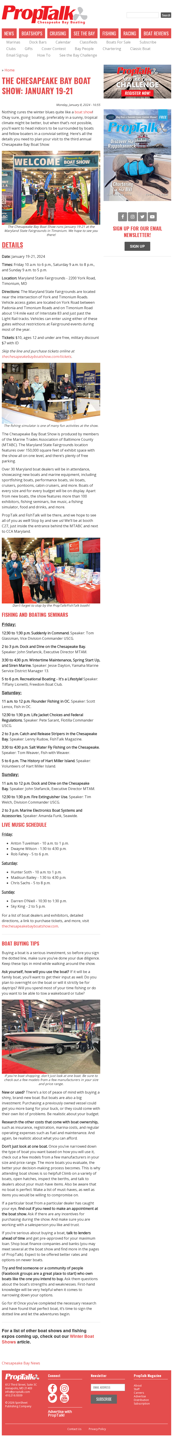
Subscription (142, 1403)
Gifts (29, 48)
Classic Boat (140, 48)
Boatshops (32, 33)
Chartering (112, 48)
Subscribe (148, 42)
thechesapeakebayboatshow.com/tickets (36, 356)
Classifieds (88, 42)
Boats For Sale (118, 42)
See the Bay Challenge (78, 55)
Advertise (140, 1396)
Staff (136, 1389)
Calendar (63, 42)
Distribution (141, 1400)
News (9, 33)
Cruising (58, 33)
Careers (139, 1393)
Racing (129, 33)
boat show (83, 112)
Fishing (109, 33)
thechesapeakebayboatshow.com (30, 926)
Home (10, 70)
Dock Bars (38, 42)
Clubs (11, 48)
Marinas (13, 42)
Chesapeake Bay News (21, 1363)
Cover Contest (54, 48)
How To (43, 55)
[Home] (44, 15)
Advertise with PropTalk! (60, 1413)
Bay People (84, 48)
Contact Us (74, 1429)
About (138, 1385)
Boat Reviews (156, 33)
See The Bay (84, 33)
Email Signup (17, 55)
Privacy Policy (97, 1429)
